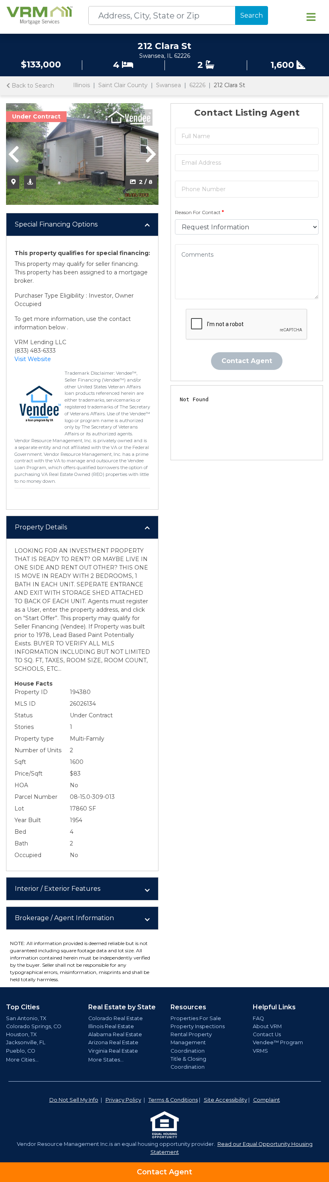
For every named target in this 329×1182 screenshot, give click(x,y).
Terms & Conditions (173, 1100)
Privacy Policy (123, 1100)
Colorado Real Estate (115, 1018)
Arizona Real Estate (113, 1042)
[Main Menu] (311, 17)
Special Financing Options (56, 224)
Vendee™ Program (278, 1042)
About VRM (267, 1026)
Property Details (41, 527)
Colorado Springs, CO (33, 1026)
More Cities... (22, 1060)
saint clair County (123, 85)
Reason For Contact (199, 212)
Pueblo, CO (20, 1051)
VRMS (260, 1051)
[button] (13, 154)
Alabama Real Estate (115, 1034)
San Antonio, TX (26, 1018)
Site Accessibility (225, 1100)
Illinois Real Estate (111, 1026)
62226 (197, 85)
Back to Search (32, 85)
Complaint (266, 1100)
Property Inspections (198, 1026)
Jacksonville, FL (25, 1042)
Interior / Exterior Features (57, 888)
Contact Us (267, 1034)
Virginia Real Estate (113, 1051)
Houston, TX (21, 1034)
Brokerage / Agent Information (64, 918)
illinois (81, 85)
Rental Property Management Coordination (191, 1042)
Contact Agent (164, 1172)
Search (251, 15)
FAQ (258, 1018)
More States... (106, 1060)
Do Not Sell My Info (73, 1100)
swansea (168, 85)
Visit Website (32, 359)
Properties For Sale (196, 1018)
